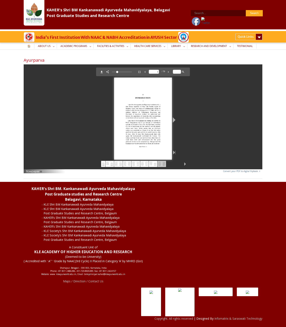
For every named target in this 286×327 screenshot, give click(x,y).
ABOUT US (44, 46)
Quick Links (246, 37)
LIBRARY (176, 46)
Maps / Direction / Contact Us (83, 281)
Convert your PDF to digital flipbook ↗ (241, 171)
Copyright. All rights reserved (174, 318)
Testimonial (245, 46)
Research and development (209, 46)
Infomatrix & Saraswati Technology (238, 318)
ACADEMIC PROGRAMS (74, 46)
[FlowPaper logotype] (34, 170)
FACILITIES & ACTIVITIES (110, 46)
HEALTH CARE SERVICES (147, 46)
